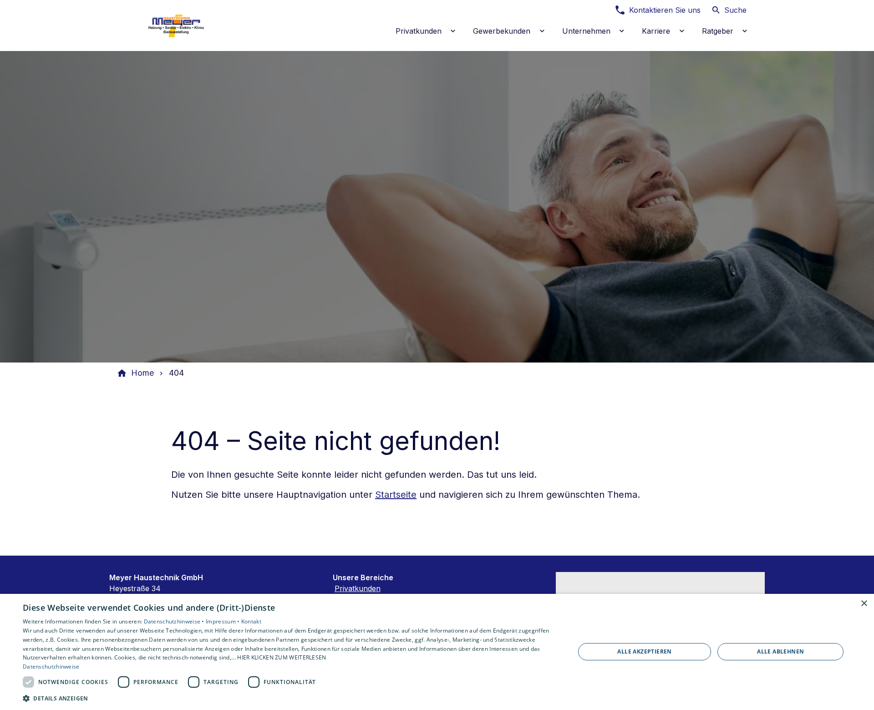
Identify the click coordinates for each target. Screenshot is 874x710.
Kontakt (251, 621)
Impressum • (223, 621)
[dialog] (437, 652)
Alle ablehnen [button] (780, 651)
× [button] (863, 603)
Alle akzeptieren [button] (644, 651)
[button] (291, 698)
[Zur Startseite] (178, 25)
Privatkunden (358, 588)
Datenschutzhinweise (51, 666)
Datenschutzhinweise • (175, 621)
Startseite (396, 494)
